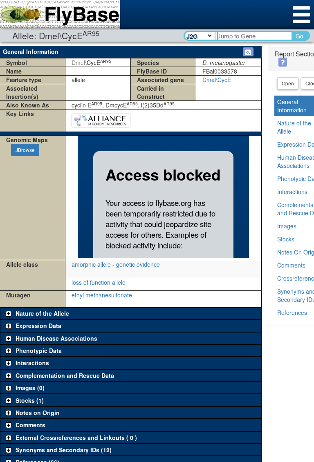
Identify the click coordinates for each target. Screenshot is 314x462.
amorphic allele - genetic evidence (116, 264)
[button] (248, 51)
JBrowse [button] (25, 149)
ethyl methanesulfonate (102, 295)
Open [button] (288, 83)
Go (299, 36)
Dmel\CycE (216, 80)
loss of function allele (99, 282)
